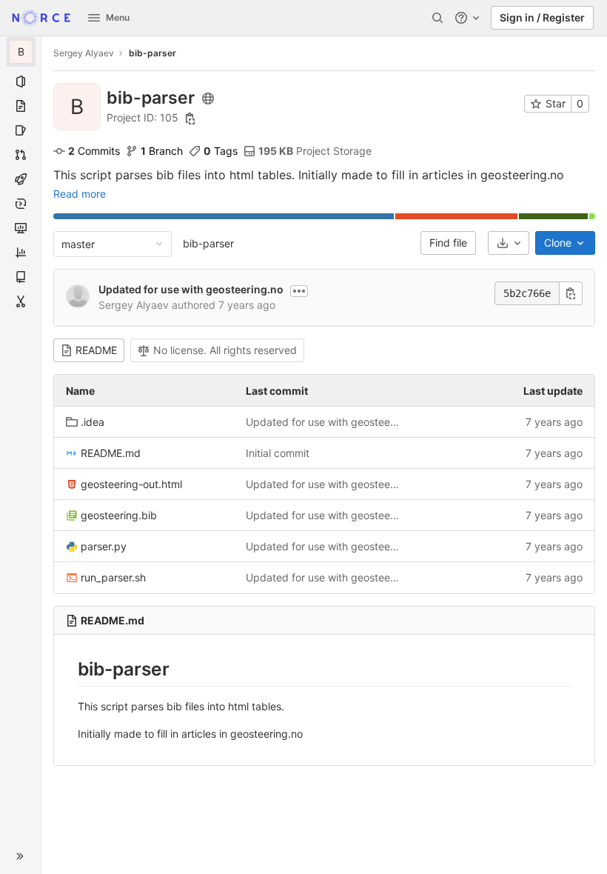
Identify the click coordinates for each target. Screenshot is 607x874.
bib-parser (208, 243)
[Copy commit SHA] (571, 293)
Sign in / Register (542, 17)
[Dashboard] (41, 18)
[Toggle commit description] (299, 291)
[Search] (437, 18)
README (96, 350)
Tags (221, 150)
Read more (79, 194)
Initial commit (277, 453)
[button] (20, 856)
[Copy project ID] (190, 118)
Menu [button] (118, 17)
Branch (162, 150)
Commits (94, 150)
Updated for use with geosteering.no (191, 289)
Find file (448, 242)
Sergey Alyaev (83, 53)
